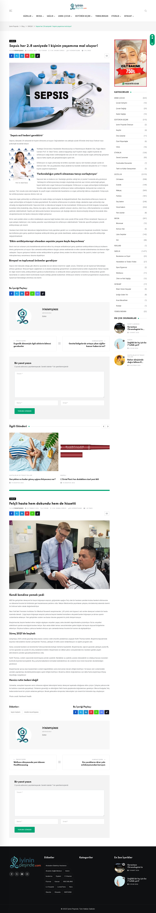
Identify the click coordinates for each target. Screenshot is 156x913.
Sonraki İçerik (97, 341)
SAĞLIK (50, 16)
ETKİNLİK (115, 16)
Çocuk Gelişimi (121, 103)
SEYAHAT (128, 16)
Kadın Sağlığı (121, 114)
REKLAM (117, 246)
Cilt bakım (119, 179)
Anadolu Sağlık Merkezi (54, 871)
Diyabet (58, 876)
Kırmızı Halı (120, 229)
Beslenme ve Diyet (123, 256)
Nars (71, 887)
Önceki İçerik (21, 341)
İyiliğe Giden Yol (122, 295)
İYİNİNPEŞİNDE (18, 50)
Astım (67, 871)
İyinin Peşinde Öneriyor (124, 125)
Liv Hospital (50, 887)
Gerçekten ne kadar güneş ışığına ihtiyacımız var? (32, 479)
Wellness (119, 273)
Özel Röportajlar (122, 141)
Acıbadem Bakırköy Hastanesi (56, 866)
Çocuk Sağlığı (121, 109)
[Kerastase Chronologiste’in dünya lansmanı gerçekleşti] (119, 328)
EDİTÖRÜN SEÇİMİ (82, 16)
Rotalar (118, 306)
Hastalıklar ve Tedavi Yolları (20, 475)
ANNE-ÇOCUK (64, 16)
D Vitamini (68, 876)
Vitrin (118, 147)
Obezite (48, 892)
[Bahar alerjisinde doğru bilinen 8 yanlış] (119, 360)
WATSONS (68, 892)
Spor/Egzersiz (121, 267)
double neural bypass (31, 712)
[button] (104, 426)
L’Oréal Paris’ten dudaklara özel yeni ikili (79, 479)
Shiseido (58, 892)
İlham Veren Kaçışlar (123, 289)
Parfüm (119, 196)
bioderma (49, 876)
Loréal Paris (61, 887)
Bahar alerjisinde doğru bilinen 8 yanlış (135, 362)
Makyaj (63, 475)
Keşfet (118, 130)
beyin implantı (15, 712)
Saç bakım (120, 202)
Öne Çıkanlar (120, 136)
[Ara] (146, 10)
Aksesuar (119, 223)
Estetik (118, 185)
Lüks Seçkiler (121, 234)
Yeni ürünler (120, 213)
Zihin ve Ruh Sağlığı (123, 279)
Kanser (57, 882)
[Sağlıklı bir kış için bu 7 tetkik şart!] (119, 344)
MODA (39, 16)
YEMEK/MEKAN (101, 16)
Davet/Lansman (122, 158)
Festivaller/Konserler (124, 163)
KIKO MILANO (68, 882)
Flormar (48, 882)
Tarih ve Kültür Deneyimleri (126, 169)
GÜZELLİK (27, 16)
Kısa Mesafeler (122, 300)
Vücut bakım (120, 207)
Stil (117, 240)
